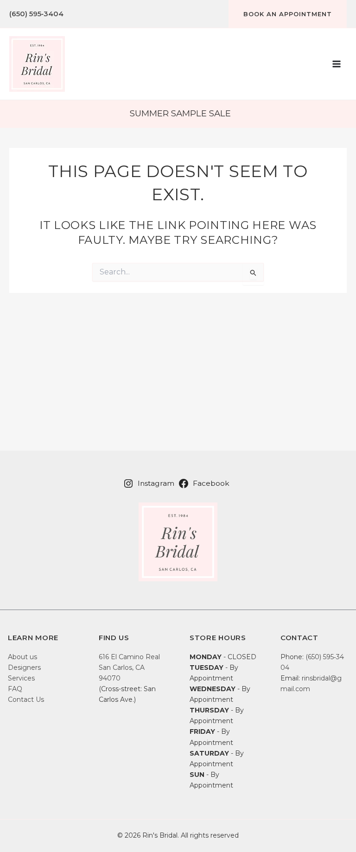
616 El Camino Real (129, 657)
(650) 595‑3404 (36, 13)
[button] (288, 14)
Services (21, 678)
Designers (24, 667)
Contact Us (26, 699)
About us (22, 657)
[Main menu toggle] (336, 64)
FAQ (15, 689)
